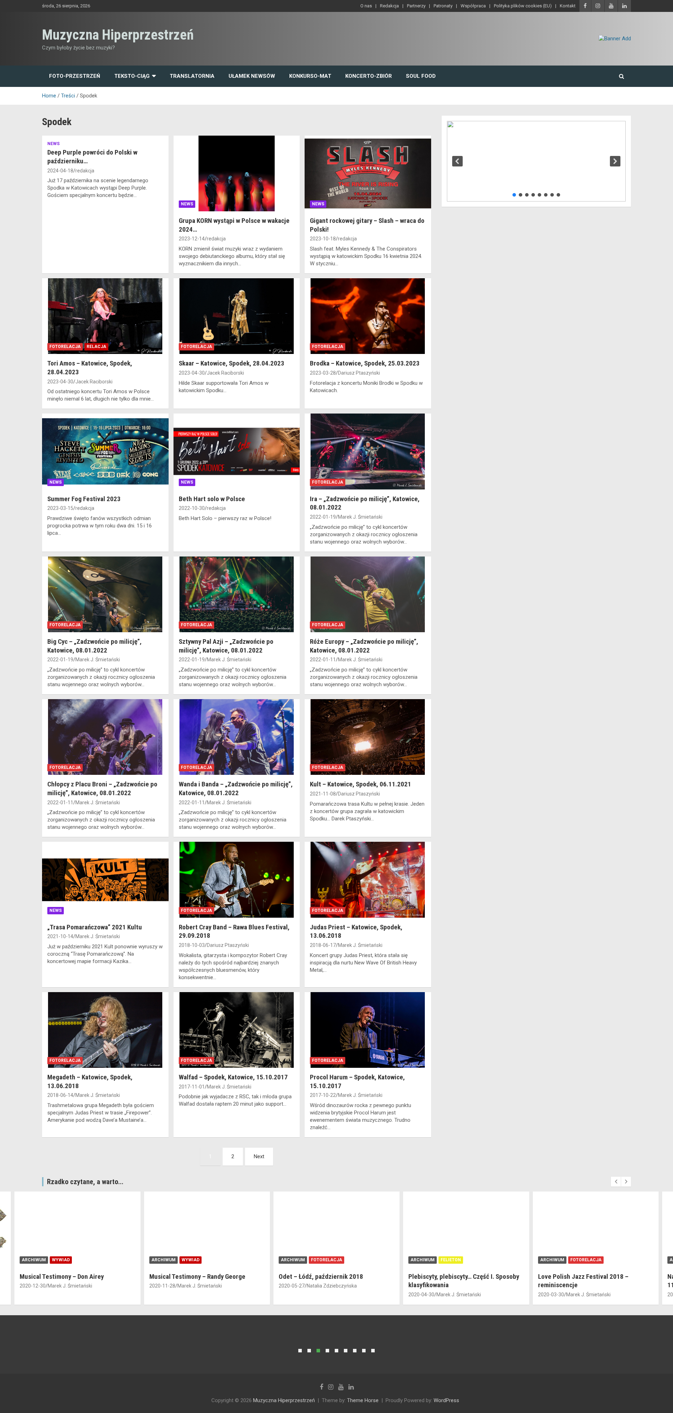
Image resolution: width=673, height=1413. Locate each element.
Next (259, 1156)
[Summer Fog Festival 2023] (105, 452)
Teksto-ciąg (132, 76)
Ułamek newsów (252, 76)
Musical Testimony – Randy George (197, 1276)
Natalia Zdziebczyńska (332, 1286)
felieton (451, 1259)
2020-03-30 (551, 1294)
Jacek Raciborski (94, 381)
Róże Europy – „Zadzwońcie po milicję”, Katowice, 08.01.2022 (364, 645)
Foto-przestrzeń (74, 76)
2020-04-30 (421, 1294)
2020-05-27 (292, 1286)
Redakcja (389, 5)
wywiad (61, 1259)
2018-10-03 (192, 945)
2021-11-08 (323, 794)
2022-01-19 (323, 517)
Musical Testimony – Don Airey (62, 1276)
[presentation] (616, 1182)
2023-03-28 (323, 373)
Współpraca (473, 5)
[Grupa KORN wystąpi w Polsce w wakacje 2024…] (236, 173)
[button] (457, 161)
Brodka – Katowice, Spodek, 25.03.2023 (365, 363)
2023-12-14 (192, 238)
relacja (96, 346)
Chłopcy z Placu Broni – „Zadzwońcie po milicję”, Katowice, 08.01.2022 (102, 788)
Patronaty (443, 5)
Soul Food (421, 76)
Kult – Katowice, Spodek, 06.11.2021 (360, 784)
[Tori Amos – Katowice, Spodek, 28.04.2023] (105, 316)
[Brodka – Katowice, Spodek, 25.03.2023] (367, 316)
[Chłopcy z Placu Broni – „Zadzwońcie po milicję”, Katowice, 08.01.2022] (105, 737)
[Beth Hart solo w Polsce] (236, 452)
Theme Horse (363, 1400)
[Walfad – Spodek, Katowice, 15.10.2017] (236, 1030)
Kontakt (568, 5)
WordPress (446, 1400)
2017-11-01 (192, 1087)
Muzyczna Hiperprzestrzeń (118, 35)
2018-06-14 (60, 1095)
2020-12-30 (33, 1286)
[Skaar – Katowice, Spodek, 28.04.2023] (236, 316)
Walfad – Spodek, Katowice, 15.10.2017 (233, 1077)
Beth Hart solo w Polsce (212, 499)
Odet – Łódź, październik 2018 (321, 1276)
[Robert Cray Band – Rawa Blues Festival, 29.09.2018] (236, 880)
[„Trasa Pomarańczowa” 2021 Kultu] (105, 880)
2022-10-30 (192, 508)
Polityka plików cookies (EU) (523, 5)
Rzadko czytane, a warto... (85, 1182)
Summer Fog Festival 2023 (84, 499)
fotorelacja (65, 346)
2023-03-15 (60, 508)
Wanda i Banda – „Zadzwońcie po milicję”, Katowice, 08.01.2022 (236, 788)
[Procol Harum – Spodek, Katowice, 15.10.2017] (367, 1030)
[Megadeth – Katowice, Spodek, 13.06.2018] (105, 1030)
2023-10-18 (323, 238)
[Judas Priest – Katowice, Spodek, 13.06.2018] (367, 880)
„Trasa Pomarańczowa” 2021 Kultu (94, 927)
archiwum (34, 1259)
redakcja (84, 170)
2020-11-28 (162, 1286)
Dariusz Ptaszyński (359, 373)
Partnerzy (416, 5)
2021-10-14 (60, 936)
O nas (366, 5)
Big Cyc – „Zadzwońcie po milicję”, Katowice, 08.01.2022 (94, 645)
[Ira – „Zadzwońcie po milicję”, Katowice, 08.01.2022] (367, 452)
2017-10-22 (323, 1095)
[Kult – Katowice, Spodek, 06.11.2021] (367, 737)
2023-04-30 (60, 381)
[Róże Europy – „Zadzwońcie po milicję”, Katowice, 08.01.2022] (367, 594)
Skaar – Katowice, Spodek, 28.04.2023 (231, 363)
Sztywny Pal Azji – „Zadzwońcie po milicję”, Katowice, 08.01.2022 (226, 645)
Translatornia (192, 76)
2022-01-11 (323, 659)
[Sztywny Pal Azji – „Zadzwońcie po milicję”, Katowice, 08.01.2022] (236, 594)
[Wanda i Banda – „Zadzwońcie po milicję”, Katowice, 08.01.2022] (236, 737)
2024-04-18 (60, 170)
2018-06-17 (323, 945)
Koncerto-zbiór (368, 76)
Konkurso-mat (310, 76)
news (53, 143)
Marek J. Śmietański (360, 517)
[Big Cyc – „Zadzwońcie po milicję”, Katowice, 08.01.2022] (105, 594)
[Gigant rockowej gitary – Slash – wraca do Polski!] (367, 173)
